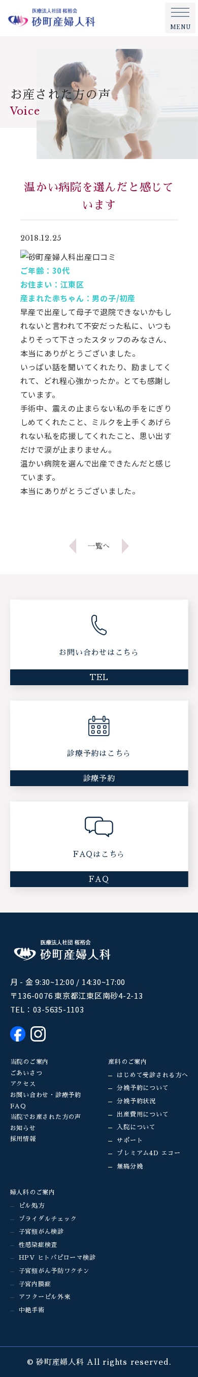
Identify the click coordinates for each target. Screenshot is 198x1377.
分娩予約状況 (136, 1101)
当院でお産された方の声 (45, 1117)
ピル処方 (32, 1206)
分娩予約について (143, 1088)
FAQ (18, 1106)
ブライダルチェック (48, 1219)
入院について (136, 1127)
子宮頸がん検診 (41, 1232)
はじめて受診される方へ (152, 1075)
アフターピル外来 (45, 1297)
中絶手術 (32, 1310)
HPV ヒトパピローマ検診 (57, 1258)
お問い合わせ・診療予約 (45, 1095)
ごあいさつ (26, 1073)
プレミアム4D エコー (148, 1153)
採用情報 (23, 1139)
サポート (130, 1140)
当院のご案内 (29, 1062)
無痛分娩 (130, 1166)
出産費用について (143, 1114)
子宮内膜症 (35, 1284)
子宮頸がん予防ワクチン (54, 1271)
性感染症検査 (38, 1245)
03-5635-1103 (58, 1009)
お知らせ (23, 1128)
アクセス (23, 1084)
